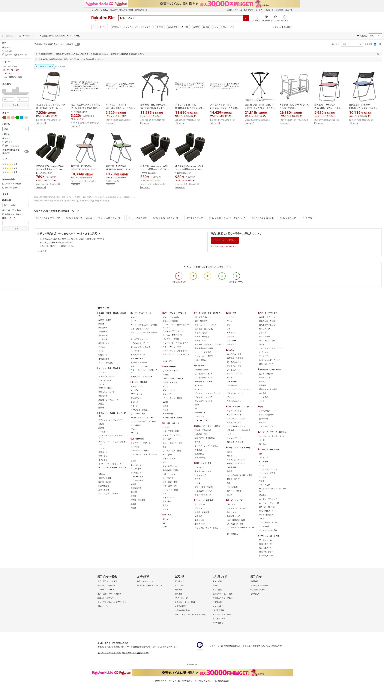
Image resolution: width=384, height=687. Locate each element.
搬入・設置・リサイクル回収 (109, 594)
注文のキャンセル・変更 (222, 594)
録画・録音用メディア (140, 329)
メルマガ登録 (218, 606)
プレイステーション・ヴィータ (207, 393)
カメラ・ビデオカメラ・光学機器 (144, 325)
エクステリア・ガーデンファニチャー (240, 529)
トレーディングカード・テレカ (239, 389)
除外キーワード (8, 218)
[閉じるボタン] (379, 54)
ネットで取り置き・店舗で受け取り (112, 602)
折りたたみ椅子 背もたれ (263, 218)
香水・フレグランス (203, 495)
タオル (261, 401)
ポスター (166, 509)
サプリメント (200, 504)
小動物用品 (231, 467)
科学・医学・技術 (170, 486)
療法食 (229, 495)
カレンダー (167, 455)
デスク (261, 481)
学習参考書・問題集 (171, 470)
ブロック (230, 397)
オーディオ (135, 321)
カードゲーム (232, 381)
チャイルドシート (234, 438)
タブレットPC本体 (170, 321)
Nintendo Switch (201, 370)
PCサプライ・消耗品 (139, 410)
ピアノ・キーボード (171, 371)
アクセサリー (168, 394)
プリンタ (134, 402)
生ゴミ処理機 (103, 490)
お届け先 (6, 124)
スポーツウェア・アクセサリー (271, 360)
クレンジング (200, 475)
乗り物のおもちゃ (234, 362)
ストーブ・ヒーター (106, 376)
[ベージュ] (8, 117)
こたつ (101, 384)
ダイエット (199, 508)
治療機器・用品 (201, 434)
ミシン (101, 351)
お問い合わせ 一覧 (189, 681)
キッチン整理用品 (202, 337)
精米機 (101, 428)
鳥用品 (229, 471)
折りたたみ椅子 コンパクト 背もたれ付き (227, 218)
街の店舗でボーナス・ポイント (149, 585)
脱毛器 (133, 461)
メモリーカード (137, 359)
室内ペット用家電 (234, 491)
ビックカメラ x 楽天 (100, 10)
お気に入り (179, 585)
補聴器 (133, 484)
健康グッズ (199, 520)
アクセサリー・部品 (139, 362)
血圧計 (133, 504)
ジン (229, 325)
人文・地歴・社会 (170, 466)
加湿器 (101, 404)
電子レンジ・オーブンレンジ (110, 420)
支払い (215, 585)
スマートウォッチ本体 (172, 347)
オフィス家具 (264, 526)
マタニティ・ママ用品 (236, 419)
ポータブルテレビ (138, 355)
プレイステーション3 (203, 397)
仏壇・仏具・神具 (266, 556)
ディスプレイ (136, 398)
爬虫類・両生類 (233, 479)
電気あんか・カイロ (106, 392)
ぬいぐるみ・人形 (234, 354)
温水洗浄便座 (136, 488)
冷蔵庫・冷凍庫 (104, 320)
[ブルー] (21, 117)
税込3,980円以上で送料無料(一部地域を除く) (128, 10)
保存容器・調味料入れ (204, 329)
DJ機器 (166, 402)
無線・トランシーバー (140, 366)
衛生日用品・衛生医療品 (205, 438)
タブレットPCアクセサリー (174, 331)
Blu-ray (166, 519)
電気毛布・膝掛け (105, 388)
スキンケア (199, 467)
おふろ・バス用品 (234, 422)
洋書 (164, 494)
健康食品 (198, 516)
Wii (196, 409)
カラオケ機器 (168, 414)
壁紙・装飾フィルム (267, 511)
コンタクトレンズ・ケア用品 (206, 446)
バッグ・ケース (265, 337)
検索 (16, 105)
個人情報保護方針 (257, 590)
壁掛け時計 (263, 419)
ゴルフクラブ (264, 329)
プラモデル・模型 (234, 366)
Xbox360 (198, 389)
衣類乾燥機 (102, 332)
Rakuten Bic (103, 18)
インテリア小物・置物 (268, 530)
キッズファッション (235, 411)
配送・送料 (217, 581)
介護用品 (198, 450)
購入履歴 (178, 594)
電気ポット (102, 452)
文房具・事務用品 (266, 374)
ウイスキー (231, 317)
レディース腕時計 (266, 415)
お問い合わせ (218, 623)
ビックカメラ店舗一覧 (264, 10)
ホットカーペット (105, 380)
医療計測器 (199, 454)
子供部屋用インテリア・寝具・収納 (272, 490)
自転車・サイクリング (268, 317)
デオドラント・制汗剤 (204, 487)
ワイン (229, 321)
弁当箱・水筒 (200, 341)
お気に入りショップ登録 (222, 598)
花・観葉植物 (232, 534)
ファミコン (199, 417)
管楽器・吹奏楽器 (170, 382)
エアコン (185, 27)
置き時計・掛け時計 (267, 507)
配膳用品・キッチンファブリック (208, 344)
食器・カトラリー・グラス (205, 325)
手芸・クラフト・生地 (268, 389)
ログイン (276, 27)
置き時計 (262, 422)
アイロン (102, 347)
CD (164, 523)
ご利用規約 (255, 594)
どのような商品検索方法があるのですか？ (57, 243)
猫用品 (229, 452)
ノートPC (135, 390)
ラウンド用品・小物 (267, 341)
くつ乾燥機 (102, 339)
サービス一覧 (174, 681)
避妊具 (197, 442)
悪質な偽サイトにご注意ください (135, 653)
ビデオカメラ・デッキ (140, 343)
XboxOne (198, 385)
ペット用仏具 (232, 487)
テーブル (262, 477)
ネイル (197, 483)
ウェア (261, 344)
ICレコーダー (136, 351)
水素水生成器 (103, 486)
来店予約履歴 (180, 606)
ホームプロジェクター (140, 339)
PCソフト (135, 433)
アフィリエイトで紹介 (222, 614)
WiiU (197, 405)
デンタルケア (136, 469)
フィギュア (231, 370)
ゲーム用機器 (136, 425)
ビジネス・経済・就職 (172, 451)
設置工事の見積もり (106, 598)
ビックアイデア (132, 27)
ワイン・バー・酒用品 (204, 356)
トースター (102, 432)
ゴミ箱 (261, 519)
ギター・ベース (169, 390)
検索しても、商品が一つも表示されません (57, 246)
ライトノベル (168, 498)
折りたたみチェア (288, 218)
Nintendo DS (200, 413)
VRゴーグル (167, 361)
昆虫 (229, 483)
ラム (229, 329)
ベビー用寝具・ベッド (236, 426)
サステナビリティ (205, 681)
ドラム (165, 386)
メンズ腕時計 (264, 411)
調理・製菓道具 (201, 321)
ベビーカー (231, 434)
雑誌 (164, 462)
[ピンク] (13, 117)
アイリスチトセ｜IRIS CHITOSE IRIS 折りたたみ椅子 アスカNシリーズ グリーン (120, 108)
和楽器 (165, 410)
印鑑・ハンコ (264, 378)
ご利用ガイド (232, 10)
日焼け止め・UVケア (203, 491)
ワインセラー (103, 460)
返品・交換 (217, 590)
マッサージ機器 (137, 480)
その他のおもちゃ (234, 401)
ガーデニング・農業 (235, 524)
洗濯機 (206, 27)
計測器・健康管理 (202, 512)
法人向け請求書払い (183, 610)
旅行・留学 (167, 439)
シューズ (262, 333)
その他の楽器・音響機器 (173, 418)
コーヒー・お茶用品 (203, 352)
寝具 (261, 454)
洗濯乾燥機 (102, 328)
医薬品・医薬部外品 (203, 430)
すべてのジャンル (9, 36)
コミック (166, 427)
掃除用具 (262, 381)
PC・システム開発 (170, 490)
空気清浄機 (172, 27)
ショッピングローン (106, 590)
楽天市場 (288, 10)
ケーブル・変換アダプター (173, 335)
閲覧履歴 (178, 590)
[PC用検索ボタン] (246, 18)
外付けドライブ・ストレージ (142, 418)
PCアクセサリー (137, 394)
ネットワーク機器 (138, 414)
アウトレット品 (265, 540)
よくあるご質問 (246, 10)
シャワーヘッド (137, 477)
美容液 (197, 479)
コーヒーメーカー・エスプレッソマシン (111, 436)
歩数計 (133, 496)
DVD (165, 527)
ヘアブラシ (135, 447)
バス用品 (262, 393)
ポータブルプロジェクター (141, 377)
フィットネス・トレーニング (270, 348)
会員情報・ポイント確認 (185, 602)
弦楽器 (165, 406)
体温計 (133, 508)
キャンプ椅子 (308, 218)
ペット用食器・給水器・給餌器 (239, 475)
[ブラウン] (4, 117)
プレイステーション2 (203, 401)
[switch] (26, 151)
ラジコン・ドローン (235, 374)
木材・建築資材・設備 (236, 520)
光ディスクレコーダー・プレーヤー (144, 333)
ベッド (261, 465)
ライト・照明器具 (105, 363)
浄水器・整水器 (104, 482)
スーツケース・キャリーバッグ (271, 436)
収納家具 (262, 495)
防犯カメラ (231, 512)
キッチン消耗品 (201, 333)
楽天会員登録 (287, 27)
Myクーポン (179, 598)
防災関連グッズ (233, 516)
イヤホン (160, 27)
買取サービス (103, 606)
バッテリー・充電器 (171, 339)
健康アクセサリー (202, 524)
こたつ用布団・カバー (268, 522)
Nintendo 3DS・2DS (203, 381)
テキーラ (230, 344)
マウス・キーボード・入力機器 (143, 421)
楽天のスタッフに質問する (225, 240)
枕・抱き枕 (263, 462)
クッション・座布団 (267, 473)
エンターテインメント (172, 435)
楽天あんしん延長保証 (107, 585)
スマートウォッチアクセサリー (175, 351)
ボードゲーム (232, 385)
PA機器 (166, 375)
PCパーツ (135, 429)
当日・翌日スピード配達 (107, 581)
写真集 (165, 505)
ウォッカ (230, 337)
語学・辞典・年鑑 (170, 482)
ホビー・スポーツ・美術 (173, 443)
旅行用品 (262, 444)
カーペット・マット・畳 (269, 503)
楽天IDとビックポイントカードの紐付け (191, 614)
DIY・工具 (231, 504)
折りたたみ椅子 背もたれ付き (79, 218)
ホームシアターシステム (140, 347)
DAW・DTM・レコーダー (173, 378)
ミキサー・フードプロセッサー (111, 464)
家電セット (116, 27)
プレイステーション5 (203, 374)
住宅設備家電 (103, 359)
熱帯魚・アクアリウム (236, 463)
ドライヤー (147, 27)
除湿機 (101, 408)
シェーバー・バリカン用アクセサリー (144, 455)
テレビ (216, 27)
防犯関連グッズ (265, 544)
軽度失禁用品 (200, 458)
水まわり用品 (200, 360)
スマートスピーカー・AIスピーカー (144, 371)
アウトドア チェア (195, 218)
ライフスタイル (169, 458)
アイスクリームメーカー (108, 494)
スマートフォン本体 (171, 317)
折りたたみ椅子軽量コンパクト (166, 218)
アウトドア (263, 356)
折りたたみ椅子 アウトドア (48, 218)
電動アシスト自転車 (267, 321)
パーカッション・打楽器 (173, 398)
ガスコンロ (102, 448)
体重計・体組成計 (138, 500)
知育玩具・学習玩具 (235, 358)
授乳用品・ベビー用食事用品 (238, 430)
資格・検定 (167, 501)
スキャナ (134, 406)
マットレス (263, 458)
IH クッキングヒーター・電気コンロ (112, 469)
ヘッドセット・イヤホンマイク (175, 343)
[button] (4, 90)
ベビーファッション (235, 415)
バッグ (261, 440)
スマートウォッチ (266, 426)
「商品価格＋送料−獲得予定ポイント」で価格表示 (53, 44)
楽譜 (164, 447)
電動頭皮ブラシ (137, 473)
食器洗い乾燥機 (104, 478)
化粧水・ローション (203, 471)
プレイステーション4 (203, 378)
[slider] (2, 94)
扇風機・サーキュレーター (109, 400)
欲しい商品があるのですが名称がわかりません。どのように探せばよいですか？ (72, 239)
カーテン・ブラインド (268, 499)
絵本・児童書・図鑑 (171, 431)
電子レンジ (227, 27)
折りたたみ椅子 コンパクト (110, 218)
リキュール (231, 333)
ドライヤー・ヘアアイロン (141, 443)
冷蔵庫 (196, 27)
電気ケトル (102, 456)
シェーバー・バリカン (140, 451)
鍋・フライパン (201, 317)
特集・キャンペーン (145, 581)
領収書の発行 (218, 602)
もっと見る (41, 251)
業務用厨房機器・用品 (204, 348)
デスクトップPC (137, 386)
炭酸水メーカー (104, 474)
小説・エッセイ (169, 474)
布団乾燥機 (102, 335)
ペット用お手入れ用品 (236, 460)
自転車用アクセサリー (268, 325)
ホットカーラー (137, 465)
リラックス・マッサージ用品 (206, 528)
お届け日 (6, 134)
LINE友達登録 (218, 610)
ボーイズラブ (168, 478)
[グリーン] (17, 117)
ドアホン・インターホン (237, 508)
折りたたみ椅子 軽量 (138, 218)
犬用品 (229, 456)
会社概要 (279, 10)
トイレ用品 (263, 397)
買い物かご (179, 581)
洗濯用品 (262, 385)
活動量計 (134, 492)
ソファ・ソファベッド (268, 469)
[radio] (3, 47)
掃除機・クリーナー (106, 343)
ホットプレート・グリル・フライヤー (111, 443)
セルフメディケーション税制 (109, 653)
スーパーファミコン (203, 421)
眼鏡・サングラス (266, 364)
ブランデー (231, 341)
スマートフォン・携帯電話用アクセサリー (176, 326)
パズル (229, 378)
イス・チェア (264, 485)
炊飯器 (101, 424)
